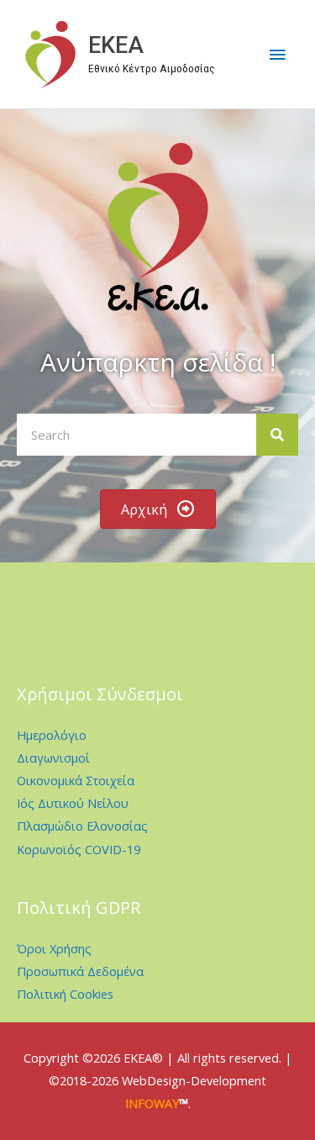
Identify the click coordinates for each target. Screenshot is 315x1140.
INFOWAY (152, 1103)
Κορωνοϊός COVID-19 (78, 849)
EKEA (116, 45)
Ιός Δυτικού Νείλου (73, 802)
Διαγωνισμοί (53, 757)
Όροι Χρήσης (54, 948)
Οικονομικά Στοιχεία (75, 780)
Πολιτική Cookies (65, 993)
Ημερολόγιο (52, 734)
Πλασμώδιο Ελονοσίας (82, 825)
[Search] (277, 435)
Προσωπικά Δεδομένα (80, 971)
